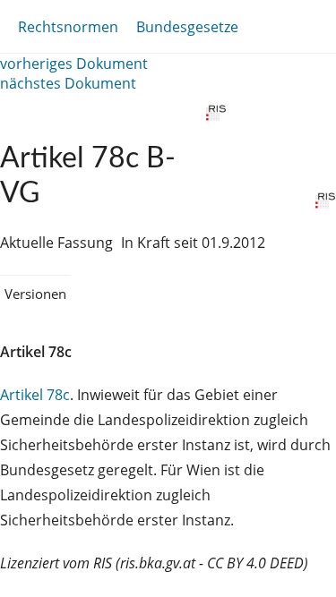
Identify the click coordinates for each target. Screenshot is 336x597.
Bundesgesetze (187, 27)
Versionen (35, 294)
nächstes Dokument (68, 83)
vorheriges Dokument (74, 63)
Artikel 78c (35, 395)
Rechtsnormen (68, 27)
